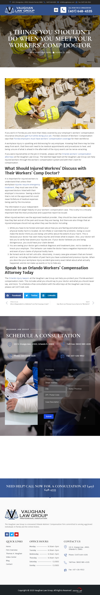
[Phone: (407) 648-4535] (9, 356)
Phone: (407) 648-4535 (25, 356)
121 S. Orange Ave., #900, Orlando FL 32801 (34, 344)
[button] (56, 10)
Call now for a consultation (79, 8)
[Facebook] (7, 534)
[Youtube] (16, 534)
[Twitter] (12, 534)
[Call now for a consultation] (63, 10)
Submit (48, 416)
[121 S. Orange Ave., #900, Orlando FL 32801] (9, 344)
